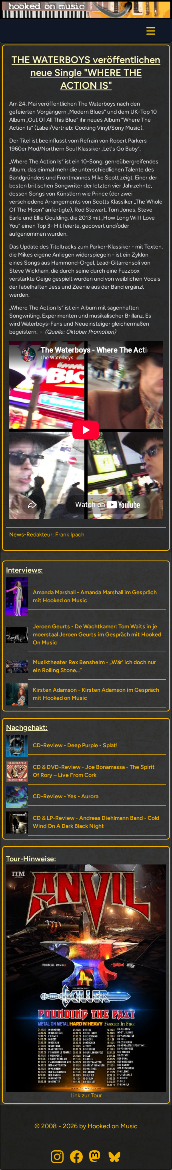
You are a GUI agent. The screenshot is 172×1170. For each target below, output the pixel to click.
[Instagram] (57, 1156)
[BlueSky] (114, 1156)
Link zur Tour (86, 1095)
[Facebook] (76, 1156)
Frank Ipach (69, 534)
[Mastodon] (95, 1156)
